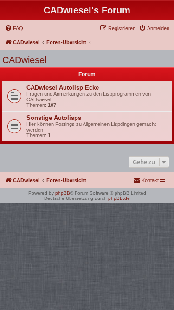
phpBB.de (119, 198)
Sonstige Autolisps (53, 117)
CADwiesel (24, 60)
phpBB (62, 193)
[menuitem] (14, 28)
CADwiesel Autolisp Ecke (62, 87)
